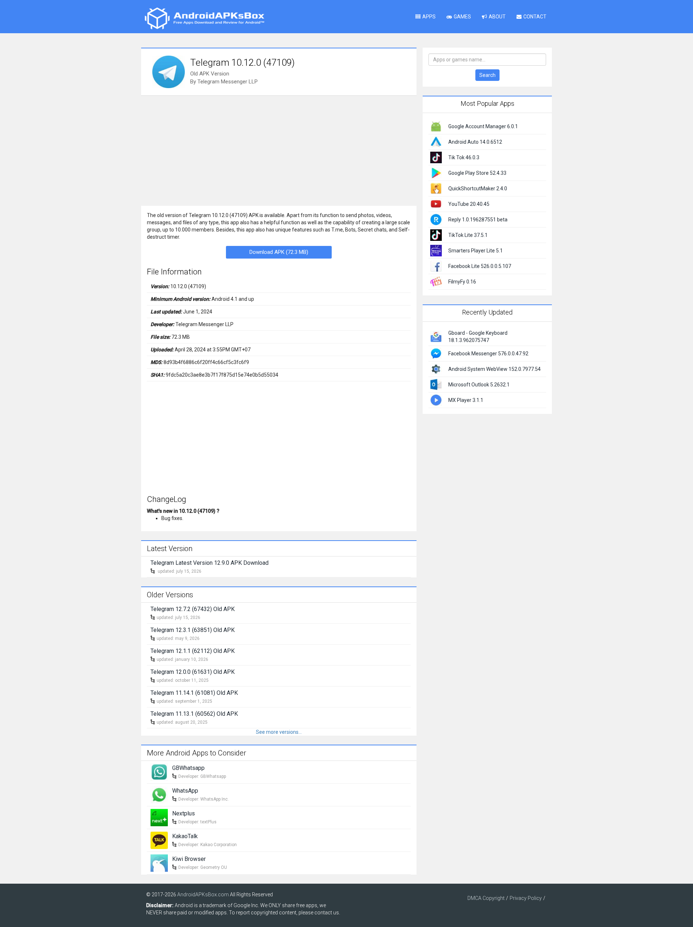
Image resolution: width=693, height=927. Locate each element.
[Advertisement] (279, 149)
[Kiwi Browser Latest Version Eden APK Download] (159, 862)
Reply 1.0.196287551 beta (477, 219)
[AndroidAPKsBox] (204, 18)
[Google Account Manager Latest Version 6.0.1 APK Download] (436, 126)
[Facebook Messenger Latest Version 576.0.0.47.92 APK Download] (436, 353)
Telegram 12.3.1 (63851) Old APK (193, 630)
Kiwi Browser (189, 858)
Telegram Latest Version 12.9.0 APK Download (210, 562)
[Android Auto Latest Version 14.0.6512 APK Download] (436, 141)
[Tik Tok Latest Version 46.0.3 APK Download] (436, 157)
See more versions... (279, 732)
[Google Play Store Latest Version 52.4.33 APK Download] (436, 173)
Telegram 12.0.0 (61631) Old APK (193, 671)
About (497, 17)
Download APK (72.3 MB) (278, 252)
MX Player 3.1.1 (465, 400)
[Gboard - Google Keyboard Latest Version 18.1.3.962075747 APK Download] (436, 336)
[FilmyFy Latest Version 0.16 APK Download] (436, 281)
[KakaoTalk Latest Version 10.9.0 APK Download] (159, 839)
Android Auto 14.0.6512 (475, 142)
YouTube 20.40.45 (468, 204)
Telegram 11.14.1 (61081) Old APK (194, 692)
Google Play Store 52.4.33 (477, 173)
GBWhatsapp (188, 767)
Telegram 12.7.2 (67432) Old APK (193, 609)
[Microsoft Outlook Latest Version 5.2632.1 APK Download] (436, 384)
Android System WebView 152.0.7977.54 (494, 369)
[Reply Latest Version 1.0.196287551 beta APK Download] (436, 219)
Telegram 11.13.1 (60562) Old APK (194, 713)
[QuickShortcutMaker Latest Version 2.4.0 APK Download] (436, 188)
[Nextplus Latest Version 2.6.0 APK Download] (159, 817)
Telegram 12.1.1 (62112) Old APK (193, 650)
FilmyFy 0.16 (462, 282)
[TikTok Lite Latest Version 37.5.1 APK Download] (436, 235)
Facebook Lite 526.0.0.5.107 (479, 266)
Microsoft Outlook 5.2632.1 (479, 384)
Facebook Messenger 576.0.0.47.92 (488, 353)
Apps (429, 17)
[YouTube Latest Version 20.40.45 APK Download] (436, 204)
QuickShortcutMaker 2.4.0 (477, 188)
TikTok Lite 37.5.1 (468, 235)
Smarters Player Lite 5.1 (475, 251)
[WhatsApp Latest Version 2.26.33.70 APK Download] (159, 794)
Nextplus (183, 813)
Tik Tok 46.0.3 (463, 157)
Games (462, 17)
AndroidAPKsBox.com (203, 894)
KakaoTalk (185, 836)
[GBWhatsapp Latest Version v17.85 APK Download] (159, 771)
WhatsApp (185, 790)
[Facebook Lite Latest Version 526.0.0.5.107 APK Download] (436, 266)
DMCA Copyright (486, 898)
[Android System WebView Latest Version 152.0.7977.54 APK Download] (436, 368)
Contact (534, 17)
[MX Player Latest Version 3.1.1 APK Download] (436, 399)
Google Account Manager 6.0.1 (483, 126)
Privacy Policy (526, 898)
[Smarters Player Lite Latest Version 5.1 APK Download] (436, 250)
